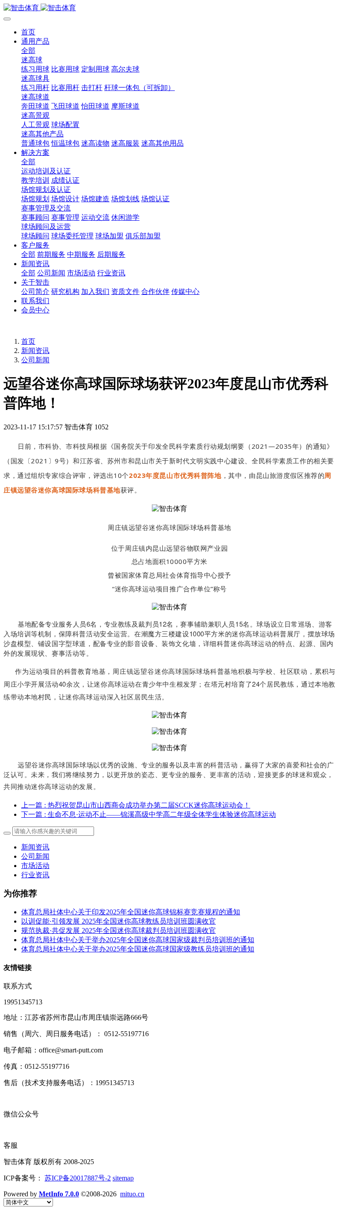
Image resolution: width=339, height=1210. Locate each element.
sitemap (123, 1178)
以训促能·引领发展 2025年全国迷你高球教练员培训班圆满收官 (118, 921)
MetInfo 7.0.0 (59, 1194)
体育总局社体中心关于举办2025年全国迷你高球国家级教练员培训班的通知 (137, 949)
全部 (28, 50)
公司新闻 (35, 360)
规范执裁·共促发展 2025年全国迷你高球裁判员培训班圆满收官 (118, 930)
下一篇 (148, 814)
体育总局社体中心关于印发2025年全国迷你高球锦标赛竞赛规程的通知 (130, 912)
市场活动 (35, 865)
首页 (28, 32)
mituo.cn (132, 1194)
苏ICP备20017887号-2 (78, 1178)
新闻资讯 (35, 350)
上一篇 (135, 805)
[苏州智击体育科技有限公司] (169, 8)
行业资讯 (35, 875)
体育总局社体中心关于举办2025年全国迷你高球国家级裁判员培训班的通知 (137, 939)
